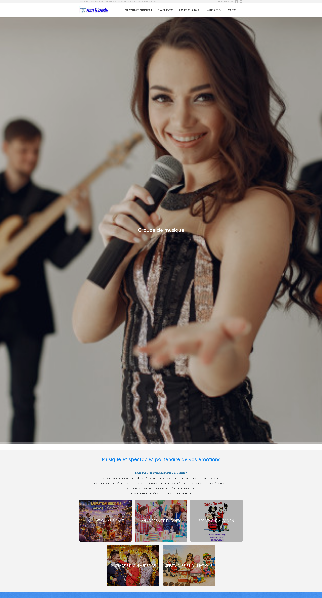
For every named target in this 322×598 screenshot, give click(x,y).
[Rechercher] (241, 10)
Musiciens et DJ (213, 10)
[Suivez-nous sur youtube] (241, 1)
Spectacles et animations (138, 10)
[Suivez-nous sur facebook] (236, 1)
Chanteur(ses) (165, 10)
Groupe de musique (189, 10)
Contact (231, 10)
